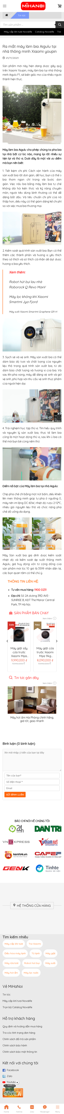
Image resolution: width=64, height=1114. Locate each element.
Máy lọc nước (31, 972)
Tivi (59, 31)
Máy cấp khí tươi (14, 943)
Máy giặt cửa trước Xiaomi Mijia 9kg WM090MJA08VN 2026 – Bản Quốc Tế (45, 652)
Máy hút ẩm (11, 972)
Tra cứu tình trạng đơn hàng (19, 1032)
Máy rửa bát (11, 963)
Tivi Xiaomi (35, 943)
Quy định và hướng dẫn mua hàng (22, 1026)
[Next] (56, 648)
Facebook (13, 1070)
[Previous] (7, 648)
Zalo (9, 1076)
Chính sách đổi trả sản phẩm (19, 1039)
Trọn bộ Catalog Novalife (17, 1007)
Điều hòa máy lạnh (15, 953)
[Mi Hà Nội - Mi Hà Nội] (33, 6)
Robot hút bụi (32, 963)
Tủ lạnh (36, 953)
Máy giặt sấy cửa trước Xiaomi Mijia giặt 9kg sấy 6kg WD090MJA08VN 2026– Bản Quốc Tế (19, 652)
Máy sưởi (50, 963)
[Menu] (5, 6)
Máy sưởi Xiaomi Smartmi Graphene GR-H (33, 311)
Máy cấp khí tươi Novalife (18, 31)
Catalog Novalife (44, 31)
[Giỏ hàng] (59, 6)
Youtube (11, 1082)
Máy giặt (50, 953)
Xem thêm (47, 618)
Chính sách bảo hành (15, 1045)
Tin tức (22, 15)
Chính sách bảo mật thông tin (20, 1051)
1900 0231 (40, 589)
